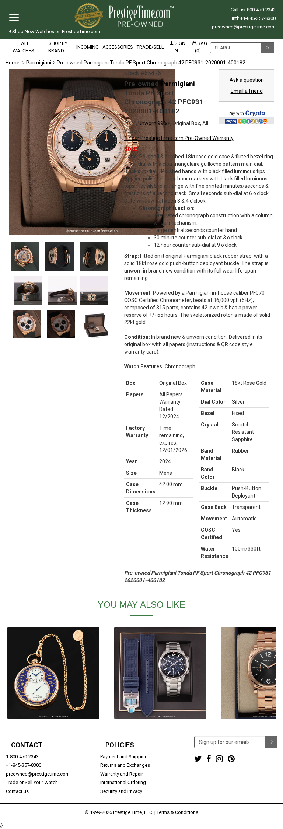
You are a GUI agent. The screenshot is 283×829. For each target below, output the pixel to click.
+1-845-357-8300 (23, 765)
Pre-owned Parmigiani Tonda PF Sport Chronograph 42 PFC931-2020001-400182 (151, 63)
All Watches (23, 47)
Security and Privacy (121, 791)
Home (13, 63)
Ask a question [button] (247, 80)
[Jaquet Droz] (53, 673)
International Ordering (123, 782)
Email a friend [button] (247, 91)
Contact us (17, 791)
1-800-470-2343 (22, 756)
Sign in (179, 47)
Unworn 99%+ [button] (154, 123)
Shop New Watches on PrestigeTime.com (55, 31)
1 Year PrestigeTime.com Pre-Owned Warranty (179, 138)
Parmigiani (38, 63)
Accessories (117, 47)
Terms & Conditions (177, 812)
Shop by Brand (57, 47)
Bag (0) (201, 47)
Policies (119, 745)
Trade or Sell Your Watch (32, 782)
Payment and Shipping (124, 756)
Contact (26, 745)
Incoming (87, 47)
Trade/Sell (150, 47)
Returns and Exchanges (125, 765)
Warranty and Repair (121, 774)
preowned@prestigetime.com (244, 26)
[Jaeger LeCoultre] (160, 673)
